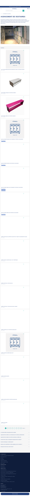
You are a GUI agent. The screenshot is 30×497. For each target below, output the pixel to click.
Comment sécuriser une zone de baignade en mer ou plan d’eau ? (8, 471)
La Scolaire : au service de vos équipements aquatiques (7, 455)
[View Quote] (28, 8)
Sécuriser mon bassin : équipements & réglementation (7, 472)
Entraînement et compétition (4, 480)
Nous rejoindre (2, 459)
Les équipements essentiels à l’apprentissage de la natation (8, 476)
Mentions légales (3, 463)
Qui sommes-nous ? (3, 454)
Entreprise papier (3, 464)
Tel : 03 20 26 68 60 (3, 491)
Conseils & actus (3, 468)
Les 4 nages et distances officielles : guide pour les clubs (7, 481)
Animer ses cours (3, 477)
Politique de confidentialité (4, 460)
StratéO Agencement (3, 467)
